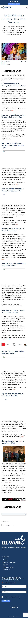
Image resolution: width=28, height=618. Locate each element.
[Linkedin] (8, 71)
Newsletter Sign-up (14, 3)
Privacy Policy (16, 598)
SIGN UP (6, 601)
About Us (6, 565)
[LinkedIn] (13, 1)
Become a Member (9, 562)
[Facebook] (10, 1)
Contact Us (6, 570)
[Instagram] (15, 1)
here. (3, 259)
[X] (5, 71)
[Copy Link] (17, 71)
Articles (5, 560)
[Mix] (14, 71)
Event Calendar (8, 567)
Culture (3, 63)
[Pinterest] (17, 1)
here (12, 110)
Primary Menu (26, 8)
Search (24, 514)
